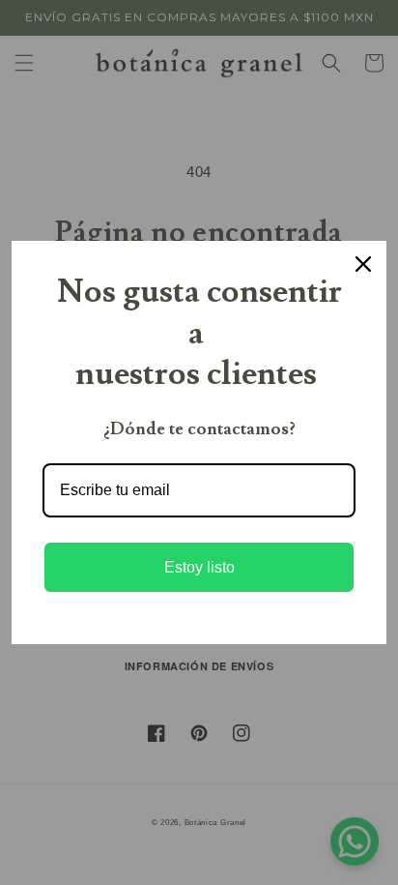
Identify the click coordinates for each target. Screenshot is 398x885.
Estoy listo (199, 567)
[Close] (363, 264)
